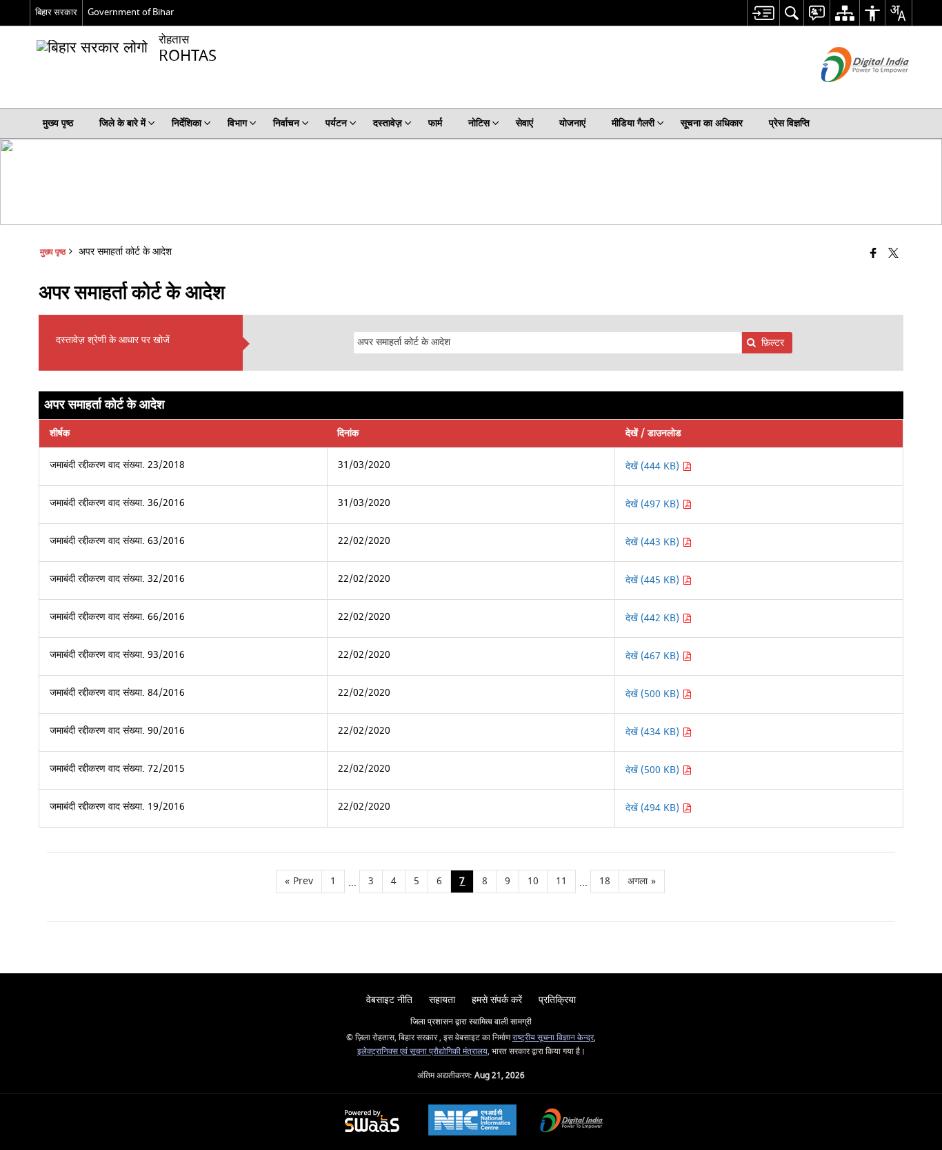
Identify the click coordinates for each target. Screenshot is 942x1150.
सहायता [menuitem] (442, 1000)
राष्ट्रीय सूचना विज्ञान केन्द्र (553, 1038)
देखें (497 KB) (653, 504)
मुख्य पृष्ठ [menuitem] (58, 123)
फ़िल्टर (772, 342)
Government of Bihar (131, 12)
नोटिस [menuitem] (479, 123)
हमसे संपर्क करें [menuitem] (497, 1000)
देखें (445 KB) (653, 580)
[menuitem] (763, 13)
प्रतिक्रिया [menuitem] (557, 1000)
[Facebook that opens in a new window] (873, 254)
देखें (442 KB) (653, 618)
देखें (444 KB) (653, 466)
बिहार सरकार (56, 12)
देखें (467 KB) (653, 656)
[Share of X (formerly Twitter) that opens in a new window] (893, 254)
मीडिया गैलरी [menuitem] (633, 123)
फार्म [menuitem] (435, 123)
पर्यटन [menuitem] (336, 123)
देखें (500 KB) (653, 694)
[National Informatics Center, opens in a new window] (472, 1121)
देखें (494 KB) (653, 808)
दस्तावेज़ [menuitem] (387, 123)
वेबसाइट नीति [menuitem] (389, 1000)
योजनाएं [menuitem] (572, 123)
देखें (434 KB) (653, 732)
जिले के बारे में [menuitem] (122, 123)
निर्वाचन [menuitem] (286, 123)
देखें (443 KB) (653, 542)
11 (561, 881)
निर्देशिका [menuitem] (186, 123)
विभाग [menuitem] (237, 123)
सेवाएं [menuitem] (524, 123)
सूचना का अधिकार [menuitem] (712, 123)
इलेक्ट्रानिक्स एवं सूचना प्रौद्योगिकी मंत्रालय (422, 1052)
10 (533, 881)
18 (604, 881)
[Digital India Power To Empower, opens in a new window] (572, 1122)
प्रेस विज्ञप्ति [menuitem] (789, 123)
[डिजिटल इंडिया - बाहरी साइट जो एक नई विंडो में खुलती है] (847, 94)
